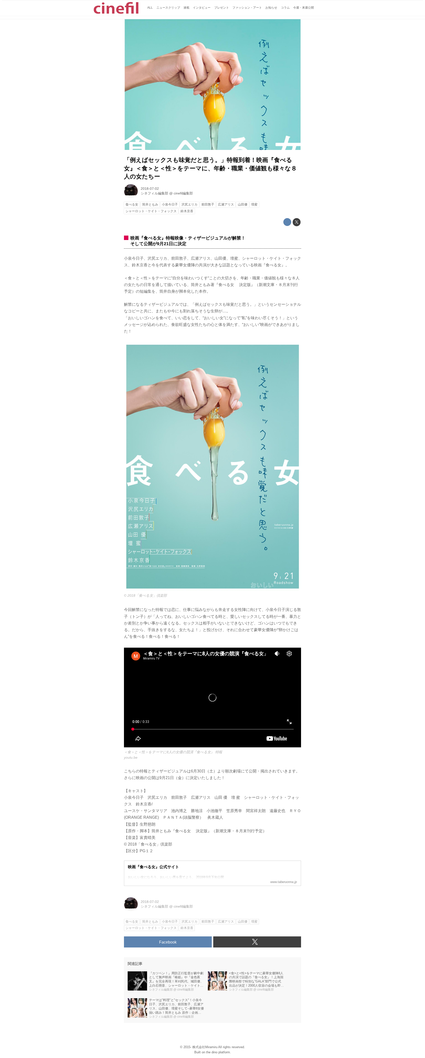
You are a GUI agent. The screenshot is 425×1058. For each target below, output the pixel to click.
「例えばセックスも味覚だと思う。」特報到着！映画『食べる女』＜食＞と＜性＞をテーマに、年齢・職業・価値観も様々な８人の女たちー (210, 168)
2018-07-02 (150, 189)
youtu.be (130, 757)
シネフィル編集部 (154, 193)
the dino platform (218, 1052)
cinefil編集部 (183, 193)
